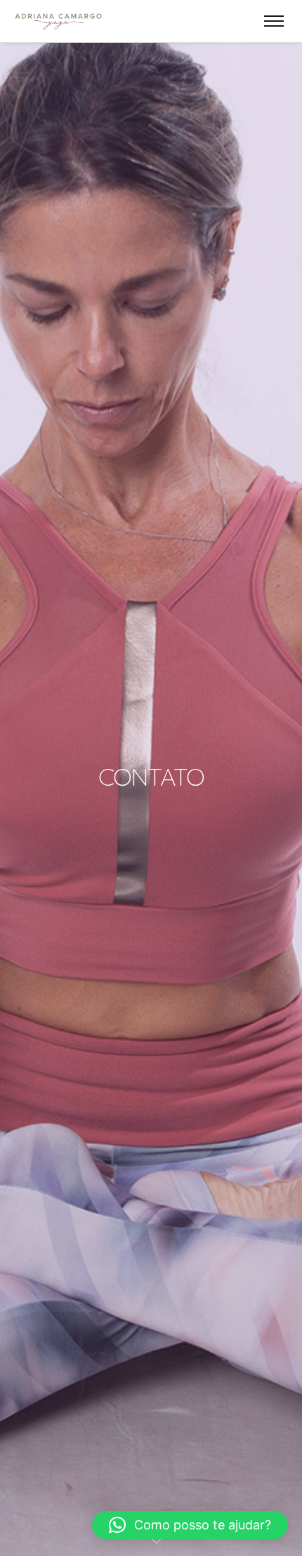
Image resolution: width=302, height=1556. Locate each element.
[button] (190, 1525)
